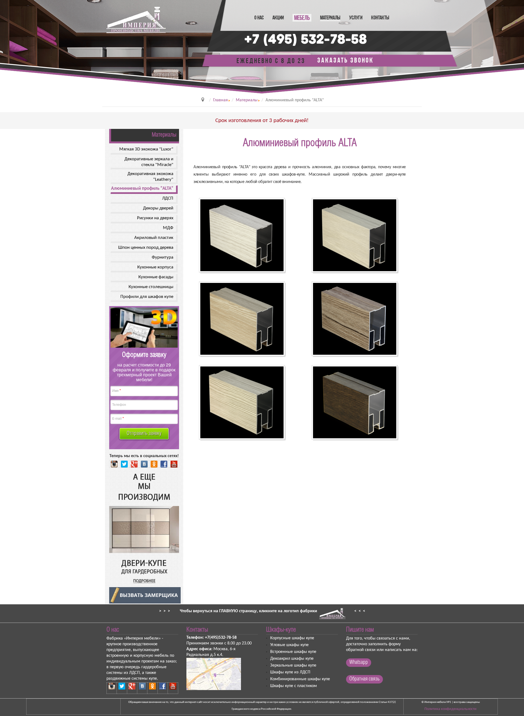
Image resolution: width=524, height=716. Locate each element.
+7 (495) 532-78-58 (305, 40)
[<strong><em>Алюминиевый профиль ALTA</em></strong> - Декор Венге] (356, 402)
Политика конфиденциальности (450, 709)
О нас (259, 17)
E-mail (118, 418)
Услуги (355, 17)
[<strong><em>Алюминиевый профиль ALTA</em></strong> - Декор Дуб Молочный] (243, 319)
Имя (116, 390)
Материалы (330, 17)
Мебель (302, 17)
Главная (220, 100)
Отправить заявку (144, 433)
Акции (278, 17)
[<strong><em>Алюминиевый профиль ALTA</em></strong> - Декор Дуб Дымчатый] (356, 235)
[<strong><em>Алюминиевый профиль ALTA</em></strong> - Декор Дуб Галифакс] (356, 319)
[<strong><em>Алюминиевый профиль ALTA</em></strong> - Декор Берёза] (243, 235)
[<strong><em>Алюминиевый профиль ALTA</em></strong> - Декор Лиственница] (243, 402)
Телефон (119, 404)
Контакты (380, 17)
